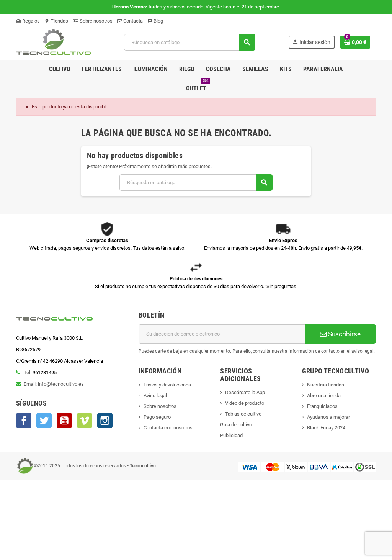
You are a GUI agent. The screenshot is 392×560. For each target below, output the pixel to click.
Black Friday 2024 (326, 428)
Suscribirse (344, 334)
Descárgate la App (245, 392)
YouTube (64, 420)
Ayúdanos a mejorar (328, 417)
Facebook (23, 420)
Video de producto (244, 403)
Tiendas (56, 21)
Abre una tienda (324, 395)
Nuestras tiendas (325, 385)
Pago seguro (157, 417)
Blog (155, 21)
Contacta (132, 21)
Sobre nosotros (95, 21)
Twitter (44, 420)
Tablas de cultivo (243, 414)
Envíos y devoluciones (167, 385)
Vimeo (84, 420)
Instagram (105, 420)
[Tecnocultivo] (53, 42)
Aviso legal (155, 395)
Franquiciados (322, 406)
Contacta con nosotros (168, 428)
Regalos (28, 21)
